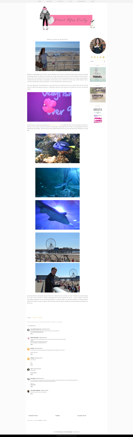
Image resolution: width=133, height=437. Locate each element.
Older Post (81, 415)
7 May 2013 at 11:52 (46, 329)
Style (70, 1)
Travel (93, 1)
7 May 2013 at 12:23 (43, 337)
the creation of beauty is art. (35, 329)
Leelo (31, 368)
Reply (31, 333)
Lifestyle (60, 1)
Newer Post (33, 415)
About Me (49, 1)
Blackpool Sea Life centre (55, 125)
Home (39, 1)
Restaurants (81, 1)
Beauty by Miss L (33, 372)
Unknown (32, 348)
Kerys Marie (32, 378)
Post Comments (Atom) (40, 420)
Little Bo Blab (32, 384)
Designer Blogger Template (64, 435)
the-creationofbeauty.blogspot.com (36, 332)
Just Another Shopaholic (35, 390)
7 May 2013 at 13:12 (39, 378)
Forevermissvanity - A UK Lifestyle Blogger (64, 431)
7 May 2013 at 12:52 (38, 358)
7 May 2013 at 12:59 (37, 368)
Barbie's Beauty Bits (34, 337)
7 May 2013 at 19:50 (44, 390)
